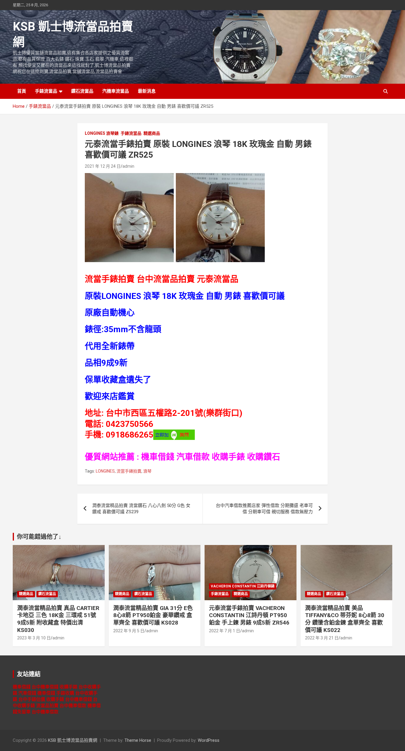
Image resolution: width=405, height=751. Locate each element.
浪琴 (147, 471)
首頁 (21, 91)
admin (128, 166)
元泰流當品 (217, 279)
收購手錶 (228, 457)
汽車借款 (193, 457)
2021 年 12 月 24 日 (103, 166)
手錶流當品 (46, 91)
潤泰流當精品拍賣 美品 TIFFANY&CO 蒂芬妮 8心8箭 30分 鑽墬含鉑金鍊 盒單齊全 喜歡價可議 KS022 (344, 619)
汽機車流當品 (115, 91)
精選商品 (151, 133)
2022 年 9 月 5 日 (128, 630)
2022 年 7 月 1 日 (224, 630)
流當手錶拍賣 (129, 471)
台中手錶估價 (31, 699)
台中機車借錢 (45, 687)
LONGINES (105, 471)
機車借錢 (157, 457)
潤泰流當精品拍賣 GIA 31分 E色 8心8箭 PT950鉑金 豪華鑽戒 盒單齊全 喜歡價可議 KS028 (153, 615)
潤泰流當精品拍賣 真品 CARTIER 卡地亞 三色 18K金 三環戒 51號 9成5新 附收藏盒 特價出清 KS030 (58, 619)
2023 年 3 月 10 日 (34, 638)
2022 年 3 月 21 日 (322, 638)
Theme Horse (138, 740)
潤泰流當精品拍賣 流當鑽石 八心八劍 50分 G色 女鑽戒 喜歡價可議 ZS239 (141, 508)
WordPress (208, 740)
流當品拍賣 (47, 705)
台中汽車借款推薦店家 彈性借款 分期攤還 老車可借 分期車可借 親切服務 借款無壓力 (264, 508)
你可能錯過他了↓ (39, 536)
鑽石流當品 (82, 91)
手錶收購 (65, 693)
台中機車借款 (73, 705)
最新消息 (147, 91)
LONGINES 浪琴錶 (102, 133)
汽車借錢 (27, 693)
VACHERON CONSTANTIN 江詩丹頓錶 (243, 586)
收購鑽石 (263, 457)
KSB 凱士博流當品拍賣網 (72, 740)
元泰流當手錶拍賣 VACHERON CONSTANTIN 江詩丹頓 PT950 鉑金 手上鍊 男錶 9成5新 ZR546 (249, 615)
